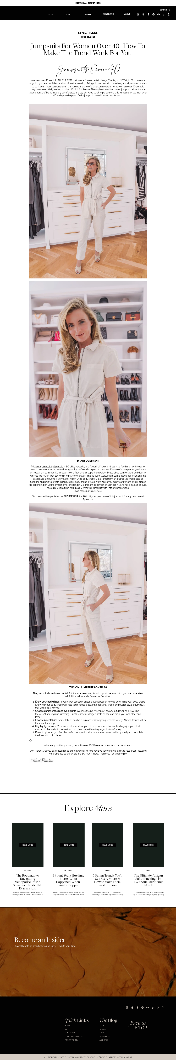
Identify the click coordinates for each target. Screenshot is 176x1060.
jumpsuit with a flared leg (115, 479)
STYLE (82, 33)
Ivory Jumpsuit (88, 461)
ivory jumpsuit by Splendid (49, 466)
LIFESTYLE (68, 871)
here (99, 491)
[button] (88, 14)
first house (92, 1057)
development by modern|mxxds (116, 1057)
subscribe (61, 751)
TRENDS (92, 33)
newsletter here (82, 751)
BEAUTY (27, 871)
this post (99, 702)
